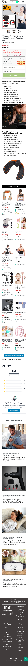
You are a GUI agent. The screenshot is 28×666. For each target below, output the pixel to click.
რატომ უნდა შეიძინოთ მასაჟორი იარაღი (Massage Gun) (14, 496)
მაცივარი (7, 644)
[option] (7, 32)
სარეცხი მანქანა (7, 646)
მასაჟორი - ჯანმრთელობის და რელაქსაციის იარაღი (11, 454)
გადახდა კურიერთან (9, 58)
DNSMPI (20, 650)
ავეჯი (7, 632)
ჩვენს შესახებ (20, 610)
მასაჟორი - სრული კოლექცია (13, 355)
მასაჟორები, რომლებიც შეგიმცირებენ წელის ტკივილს (13, 579)
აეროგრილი (7, 630)
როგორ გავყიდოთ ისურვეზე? (20, 645)
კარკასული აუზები (7, 639)
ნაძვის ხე (7, 627)
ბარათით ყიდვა (8, 63)
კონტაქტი (20, 619)
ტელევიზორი (7, 649)
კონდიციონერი (7, 641)
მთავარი (13, 599)
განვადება (6, 59)
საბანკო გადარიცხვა (9, 61)
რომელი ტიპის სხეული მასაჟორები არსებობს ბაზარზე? (12, 538)
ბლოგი (21, 612)
